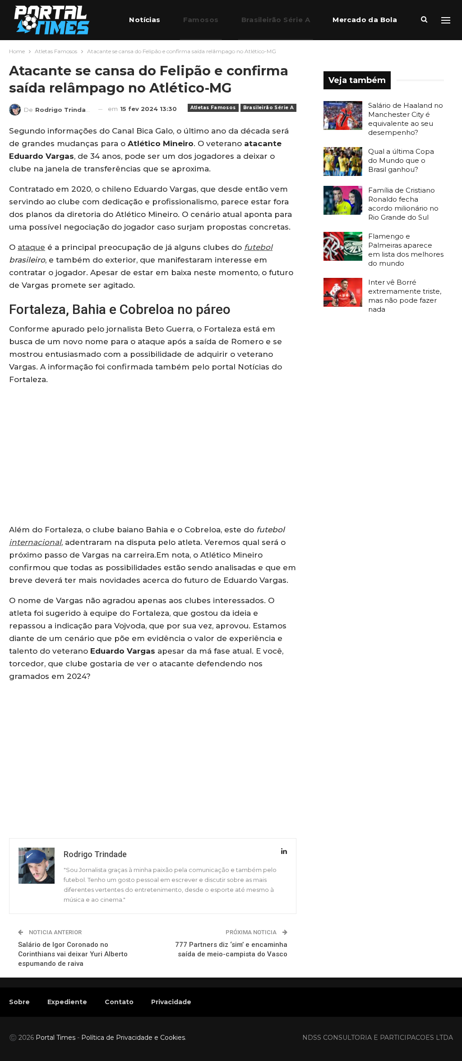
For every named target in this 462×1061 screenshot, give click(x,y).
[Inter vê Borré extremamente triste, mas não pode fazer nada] (342, 292)
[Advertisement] (152, 456)
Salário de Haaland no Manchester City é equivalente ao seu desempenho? (405, 119)
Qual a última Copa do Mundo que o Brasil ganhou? (401, 160)
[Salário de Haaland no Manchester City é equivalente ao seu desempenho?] (342, 115)
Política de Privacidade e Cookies (133, 1037)
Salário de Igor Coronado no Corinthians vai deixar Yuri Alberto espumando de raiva (73, 954)
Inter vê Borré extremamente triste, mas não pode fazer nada (404, 296)
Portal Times (55, 1037)
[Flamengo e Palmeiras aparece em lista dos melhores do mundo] (342, 246)
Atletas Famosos (213, 108)
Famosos (201, 19)
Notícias (144, 19)
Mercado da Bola (365, 19)
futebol (258, 247)
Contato (119, 1002)
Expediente (67, 1002)
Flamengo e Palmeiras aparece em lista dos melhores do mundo (406, 250)
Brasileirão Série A (275, 19)
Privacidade (171, 1002)
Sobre (19, 1002)
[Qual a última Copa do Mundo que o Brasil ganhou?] (342, 161)
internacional (35, 542)
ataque (31, 247)
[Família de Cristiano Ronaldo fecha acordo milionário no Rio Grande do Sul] (342, 200)
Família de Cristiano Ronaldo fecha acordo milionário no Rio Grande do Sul (403, 203)
